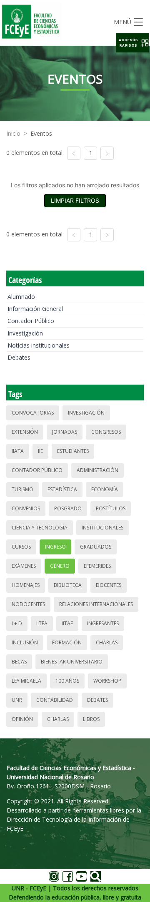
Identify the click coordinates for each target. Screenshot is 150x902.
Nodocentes (28, 604)
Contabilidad (54, 699)
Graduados (95, 546)
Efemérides (97, 565)
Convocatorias (33, 412)
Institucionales (102, 527)
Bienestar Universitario (71, 661)
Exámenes (24, 565)
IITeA (42, 623)
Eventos (41, 133)
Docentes (108, 585)
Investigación (25, 333)
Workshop (107, 680)
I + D (17, 623)
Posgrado (68, 508)
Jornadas (64, 431)
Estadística (62, 489)
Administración (97, 470)
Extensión (25, 431)
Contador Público (31, 321)
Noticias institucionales (39, 345)
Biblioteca (68, 585)
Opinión (22, 719)
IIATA (18, 451)
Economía (104, 489)
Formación (67, 642)
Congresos (106, 431)
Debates (19, 357)
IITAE (67, 623)
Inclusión (25, 642)
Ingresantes (103, 623)
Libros (91, 719)
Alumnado (21, 297)
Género (60, 565)
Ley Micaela (26, 680)
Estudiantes (73, 451)
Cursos (21, 546)
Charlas (107, 642)
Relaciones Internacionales (96, 604)
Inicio (13, 133)
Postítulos (110, 508)
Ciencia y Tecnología (40, 527)
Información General (35, 309)
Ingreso (55, 546)
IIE (40, 451)
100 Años (67, 680)
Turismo (22, 489)
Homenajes (26, 585)
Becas (19, 661)
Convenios (26, 508)
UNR (17, 699)
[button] (132, 42)
